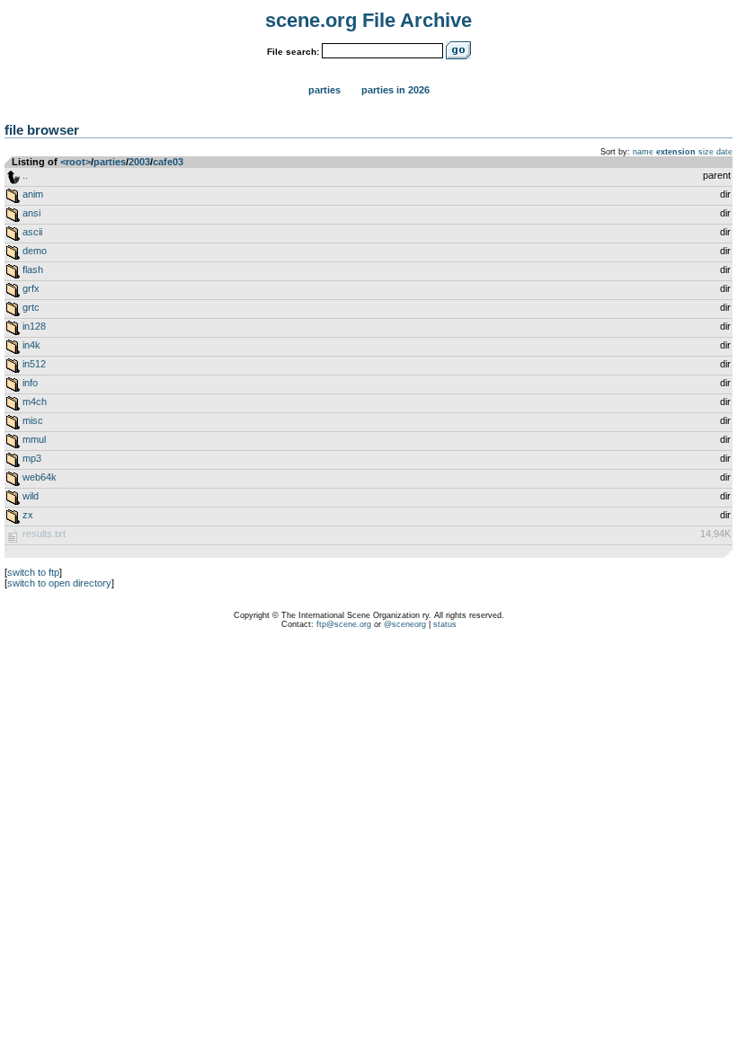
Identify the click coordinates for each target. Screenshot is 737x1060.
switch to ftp (33, 572)
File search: (293, 52)
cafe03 (168, 161)
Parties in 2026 (395, 89)
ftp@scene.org (343, 624)
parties (109, 161)
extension (676, 151)
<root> (75, 161)
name (643, 151)
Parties (324, 89)
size (706, 151)
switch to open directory (59, 583)
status (445, 624)
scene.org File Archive (368, 20)
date (724, 151)
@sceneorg (405, 624)
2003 (139, 161)
